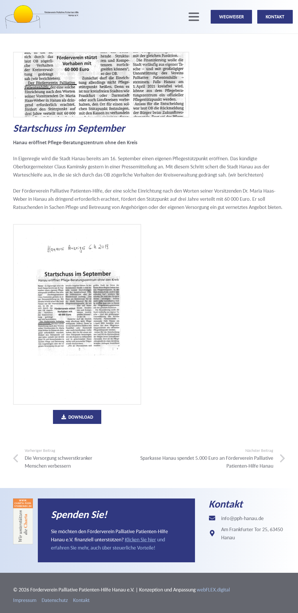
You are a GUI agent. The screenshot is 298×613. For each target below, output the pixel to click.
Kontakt (81, 600)
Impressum (24, 600)
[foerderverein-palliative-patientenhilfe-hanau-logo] (42, 17)
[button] (194, 17)
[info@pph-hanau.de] (215, 518)
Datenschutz (55, 600)
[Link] (116, 530)
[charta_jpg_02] (23, 521)
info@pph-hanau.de (242, 518)
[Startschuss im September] (77, 314)
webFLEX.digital (213, 589)
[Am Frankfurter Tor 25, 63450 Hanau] (215, 533)
